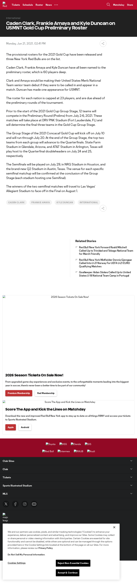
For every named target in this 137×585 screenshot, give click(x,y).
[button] (56, 5)
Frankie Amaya (40, 202)
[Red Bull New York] (6, 5)
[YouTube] (34, 504)
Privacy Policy (45, 548)
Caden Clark (16, 202)
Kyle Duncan (65, 202)
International (89, 202)
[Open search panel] (108, 5)
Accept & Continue (68, 572)
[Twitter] (6, 504)
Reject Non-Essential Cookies (73, 563)
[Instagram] (24, 504)
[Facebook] (15, 504)
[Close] (114, 527)
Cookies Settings (17, 563)
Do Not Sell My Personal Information (26, 554)
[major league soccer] (5, 519)
